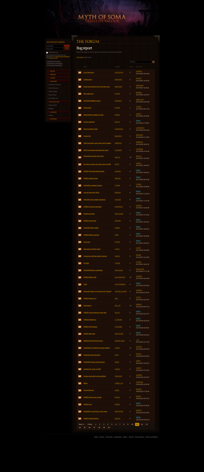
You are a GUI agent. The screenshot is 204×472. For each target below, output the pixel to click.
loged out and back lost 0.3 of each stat (80, 86)
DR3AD (138, 255)
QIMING (117, 228)
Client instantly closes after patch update (80, 143)
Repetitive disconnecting (80, 355)
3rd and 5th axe (80, 390)
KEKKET (139, 78)
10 (132, 424)
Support (131, 437)
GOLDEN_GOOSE (121, 291)
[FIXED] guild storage (80, 178)
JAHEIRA (139, 71)
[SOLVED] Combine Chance (80, 185)
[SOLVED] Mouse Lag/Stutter (80, 270)
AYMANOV (118, 101)
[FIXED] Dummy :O (80, 298)
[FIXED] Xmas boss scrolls (80, 397)
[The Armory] (60, 81)
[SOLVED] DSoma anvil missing (80, 362)
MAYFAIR (118, 221)
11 (137, 424)
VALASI (117, 122)
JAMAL (117, 390)
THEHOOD (118, 376)
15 (84, 427)
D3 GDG (80, 263)
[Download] (59, 102)
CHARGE (118, 199)
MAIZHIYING (119, 270)
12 (142, 424)
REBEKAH (118, 143)
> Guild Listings (52, 91)
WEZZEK (118, 178)
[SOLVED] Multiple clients (80, 101)
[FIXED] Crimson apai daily (80, 206)
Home (96, 437)
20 (109, 427)
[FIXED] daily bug (80, 334)
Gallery (125, 437)
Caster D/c (80, 136)
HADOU (117, 115)
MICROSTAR (119, 411)
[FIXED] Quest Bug (80, 221)
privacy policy (53, 58)
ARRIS (117, 362)
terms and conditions (63, 56)
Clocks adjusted (80, 122)
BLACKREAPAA (120, 277)
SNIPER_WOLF (120, 341)
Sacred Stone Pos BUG (80, 192)
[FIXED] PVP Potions (80, 327)
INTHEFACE (119, 207)
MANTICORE (119, 214)
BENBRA (139, 92)
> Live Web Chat (52, 98)
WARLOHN (118, 87)
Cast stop (80, 242)
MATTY (117, 164)
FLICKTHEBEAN (120, 284)
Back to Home (102, 14)
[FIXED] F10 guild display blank (80, 171)
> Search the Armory (53, 85)
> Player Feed (51, 95)
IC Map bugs (80, 79)
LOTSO (117, 249)
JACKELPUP (119, 72)
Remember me (53, 52)
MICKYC (117, 157)
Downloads (117, 437)
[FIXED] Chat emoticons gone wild (80, 312)
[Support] (60, 119)
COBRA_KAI (119, 383)
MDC (116, 298)
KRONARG (118, 79)
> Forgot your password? (54, 65)
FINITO (138, 121)
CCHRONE (118, 320)
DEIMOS (139, 304)
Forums (101, 437)
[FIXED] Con (80, 404)
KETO (117, 355)
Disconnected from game (80, 249)
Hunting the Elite (80, 214)
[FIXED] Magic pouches (80, 235)
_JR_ (137, 340)
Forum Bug (80, 108)
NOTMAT (139, 347)
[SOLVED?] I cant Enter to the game (80, 411)
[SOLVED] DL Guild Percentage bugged (80, 348)
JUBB (116, 235)
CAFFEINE (118, 150)
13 (147, 424)
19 (104, 427)
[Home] (60, 71)
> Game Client (52, 105)
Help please (80, 305)
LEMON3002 (119, 129)
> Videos (50, 115)
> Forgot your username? (54, 63)
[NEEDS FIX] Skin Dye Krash (80, 341)
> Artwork (50, 108)
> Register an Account (53, 61)
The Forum (79, 57)
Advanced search (153, 61)
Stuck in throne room (80, 129)
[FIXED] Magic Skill (80, 277)
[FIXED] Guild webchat (80, 418)
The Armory (109, 437)
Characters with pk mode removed (80, 256)
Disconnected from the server (80, 157)
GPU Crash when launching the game (80, 150)
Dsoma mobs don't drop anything (80, 376)
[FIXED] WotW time (80, 319)
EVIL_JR (117, 305)
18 (99, 427)
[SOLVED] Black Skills (80, 228)
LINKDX (138, 163)
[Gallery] (60, 112)
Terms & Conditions (151, 437)
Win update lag (80, 93)
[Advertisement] (102, 455)
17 (94, 427)
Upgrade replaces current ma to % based (80, 291)
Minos (80, 383)
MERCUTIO (140, 99)
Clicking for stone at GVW (80, 369)
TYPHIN (117, 94)
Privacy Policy (139, 437)
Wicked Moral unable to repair (80, 115)
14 (80, 427)
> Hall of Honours (53, 88)
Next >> (81, 424)
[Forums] (60, 74)
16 (89, 427)
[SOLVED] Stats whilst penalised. (80, 199)
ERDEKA (118, 192)
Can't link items (80, 72)
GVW (80, 284)
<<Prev (89, 424)
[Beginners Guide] (60, 78)
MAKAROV (118, 136)
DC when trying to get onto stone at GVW (80, 164)
